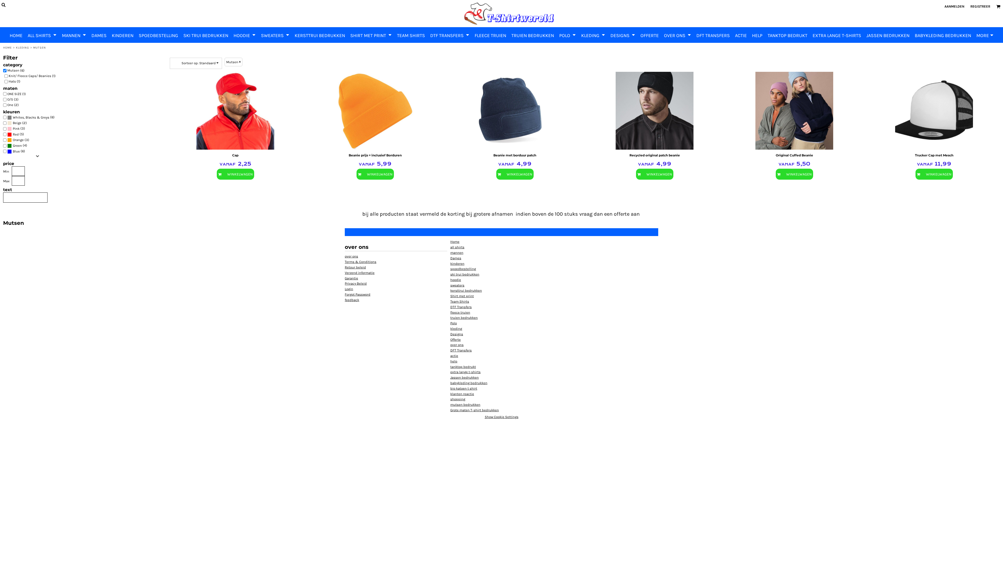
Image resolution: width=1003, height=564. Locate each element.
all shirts (457, 247)
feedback (352, 300)
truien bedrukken (464, 318)
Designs (456, 334)
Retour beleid (355, 267)
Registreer (980, 6)
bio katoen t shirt (463, 388)
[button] (42, 35)
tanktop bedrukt (463, 367)
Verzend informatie (360, 273)
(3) (19, 128)
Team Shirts (459, 301)
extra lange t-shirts (465, 372)
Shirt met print (462, 296)
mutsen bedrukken (465, 405)
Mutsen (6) (16, 70)
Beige (17, 123)
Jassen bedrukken (464, 377)
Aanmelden (954, 6)
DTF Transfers (461, 307)
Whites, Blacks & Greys (31, 117)
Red (16, 134)
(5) (18, 134)
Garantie (351, 278)
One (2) (13, 105)
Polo (453, 323)
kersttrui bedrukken (466, 290)
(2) (20, 123)
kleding (22, 47)
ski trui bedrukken (464, 274)
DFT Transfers (461, 350)
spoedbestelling (463, 269)
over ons (351, 256)
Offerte (455, 340)
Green (17, 146)
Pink (16, 129)
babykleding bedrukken (468, 383)
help (453, 361)
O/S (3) (13, 99)
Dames (455, 258)
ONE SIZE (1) (16, 94)
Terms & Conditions (360, 262)
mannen (456, 253)
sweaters (457, 285)
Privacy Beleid (356, 283)
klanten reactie (462, 394)
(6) (34, 117)
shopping (457, 399)
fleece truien (460, 312)
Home (7, 47)
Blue (16, 151)
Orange (18, 140)
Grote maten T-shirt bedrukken (474, 410)
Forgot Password (357, 294)
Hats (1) (14, 81)
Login (349, 289)
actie (454, 356)
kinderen (457, 264)
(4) (20, 145)
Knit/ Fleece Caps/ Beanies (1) (32, 76)
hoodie (455, 280)
